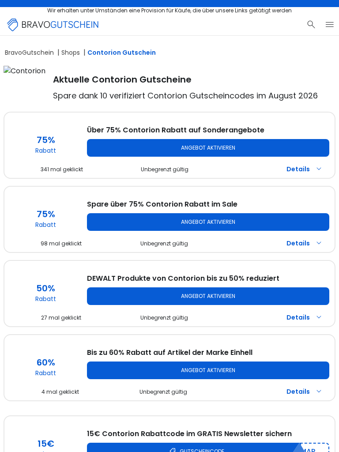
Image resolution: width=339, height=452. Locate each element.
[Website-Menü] (329, 24)
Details (298, 169)
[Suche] (311, 24)
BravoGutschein (29, 52)
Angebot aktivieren (208, 147)
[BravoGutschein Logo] (53, 25)
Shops (70, 52)
